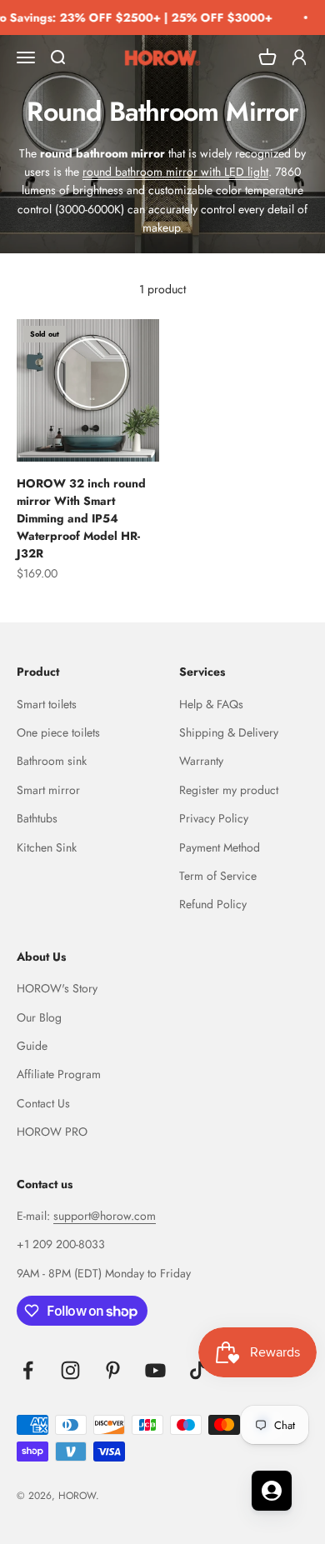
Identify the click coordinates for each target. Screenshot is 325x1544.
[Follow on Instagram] (70, 1370)
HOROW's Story (57, 988)
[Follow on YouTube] (155, 1370)
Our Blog (39, 1017)
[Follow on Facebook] (28, 1370)
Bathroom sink (52, 760)
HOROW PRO (52, 1131)
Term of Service (218, 875)
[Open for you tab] (272, 1491)
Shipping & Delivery (228, 732)
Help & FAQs (211, 704)
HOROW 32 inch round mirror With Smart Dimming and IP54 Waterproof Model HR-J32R (81, 518)
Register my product (228, 790)
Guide (32, 1045)
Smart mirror (48, 790)
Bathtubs (37, 818)
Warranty (201, 760)
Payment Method (219, 847)
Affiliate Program (59, 1074)
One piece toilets (58, 732)
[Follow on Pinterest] (113, 1370)
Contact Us (43, 1103)
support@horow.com (104, 1215)
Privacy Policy (213, 818)
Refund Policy (213, 904)
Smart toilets (47, 704)
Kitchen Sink (47, 847)
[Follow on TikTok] (198, 1370)
